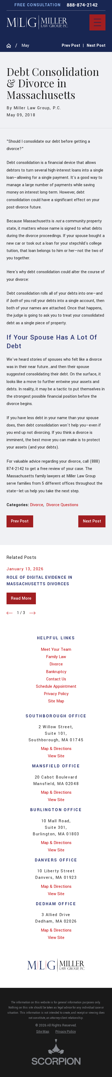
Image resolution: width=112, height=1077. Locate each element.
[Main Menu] (97, 22)
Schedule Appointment (56, 686)
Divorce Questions (62, 505)
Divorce (36, 505)
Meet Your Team (56, 649)
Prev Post (20, 521)
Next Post (92, 521)
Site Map (56, 701)
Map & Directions (56, 749)
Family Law (56, 657)
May (25, 45)
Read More (21, 598)
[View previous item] (10, 613)
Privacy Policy (56, 694)
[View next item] (32, 613)
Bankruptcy (56, 672)
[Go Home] (11, 45)
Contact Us (56, 679)
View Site (56, 756)
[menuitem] (56, 649)
